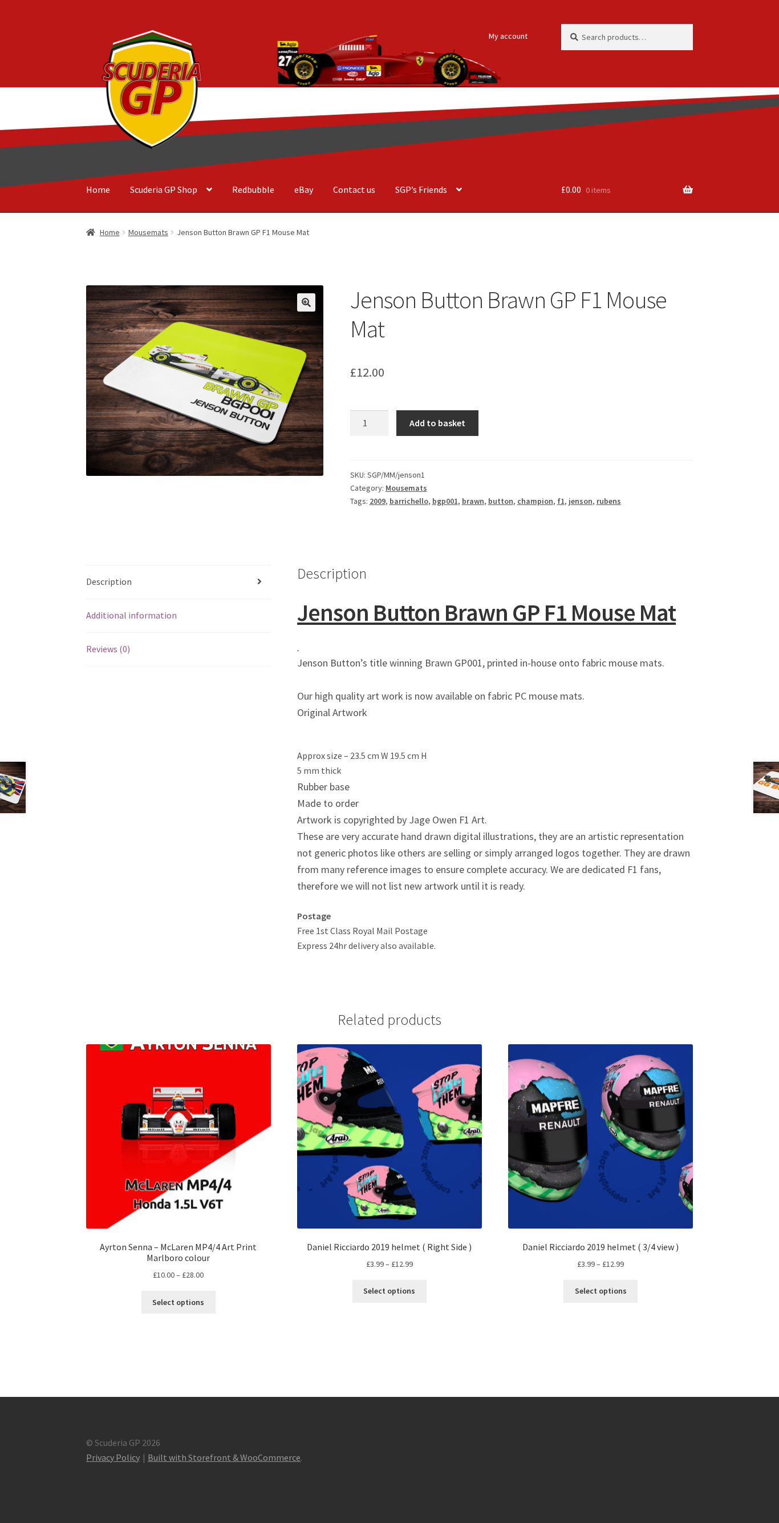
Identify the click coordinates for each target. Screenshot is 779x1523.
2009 (378, 501)
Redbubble (253, 189)
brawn (473, 501)
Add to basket (437, 423)
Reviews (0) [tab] (108, 649)
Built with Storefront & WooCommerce (224, 1457)
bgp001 (445, 501)
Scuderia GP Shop (163, 189)
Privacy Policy (113, 1457)
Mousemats (148, 232)
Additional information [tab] (131, 615)
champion (535, 501)
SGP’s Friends (421, 189)
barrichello (409, 501)
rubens (609, 501)
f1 (561, 501)
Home (98, 189)
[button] (306, 302)
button (500, 501)
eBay (303, 189)
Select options (178, 1302)
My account (508, 36)
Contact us (354, 189)
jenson (581, 501)
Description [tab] (109, 581)
